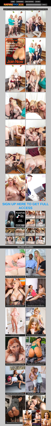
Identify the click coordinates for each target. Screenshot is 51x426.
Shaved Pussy (30, 9)
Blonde (6, 9)
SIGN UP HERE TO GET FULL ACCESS (25, 206)
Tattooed (38, 9)
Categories (20, 1)
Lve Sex (38, 1)
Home (12, 1)
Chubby (11, 9)
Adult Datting (29, 1)
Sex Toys (44, 9)
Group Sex (17, 9)
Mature (24, 9)
